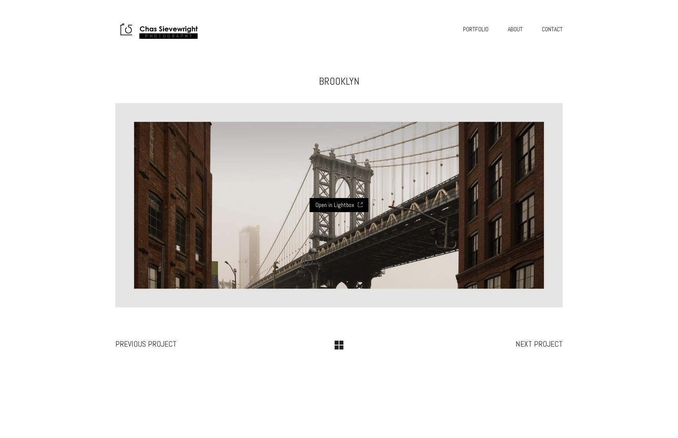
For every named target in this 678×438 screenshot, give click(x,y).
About (515, 29)
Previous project (146, 344)
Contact (552, 29)
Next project (539, 344)
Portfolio (475, 29)
